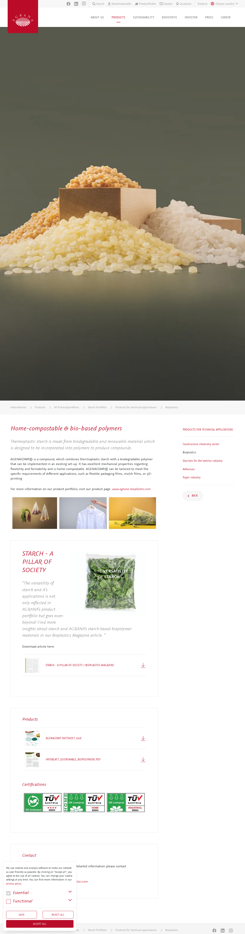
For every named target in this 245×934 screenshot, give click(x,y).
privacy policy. (14, 883)
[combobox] (223, 3)
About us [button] (97, 17)
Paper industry (192, 477)
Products (40, 407)
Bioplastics (171, 407)
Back (194, 495)
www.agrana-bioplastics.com (131, 489)
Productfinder (147, 4)
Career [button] (226, 17)
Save (21, 914)
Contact (167, 4)
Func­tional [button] (22, 901)
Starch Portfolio (97, 407)
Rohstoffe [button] (169, 17)
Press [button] (209, 17)
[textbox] (225, 4)
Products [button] (118, 17)
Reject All (58, 914)
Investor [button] (191, 17)
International (18, 407)
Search (100, 4)
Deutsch (202, 4)
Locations (185, 4)
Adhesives (189, 469)
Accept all (40, 924)
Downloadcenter (121, 4)
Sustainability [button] (143, 17)
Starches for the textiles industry (203, 461)
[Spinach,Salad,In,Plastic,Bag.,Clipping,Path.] (108, 583)
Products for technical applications (136, 407)
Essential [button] (20, 892)
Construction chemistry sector (201, 444)
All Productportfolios (66, 407)
